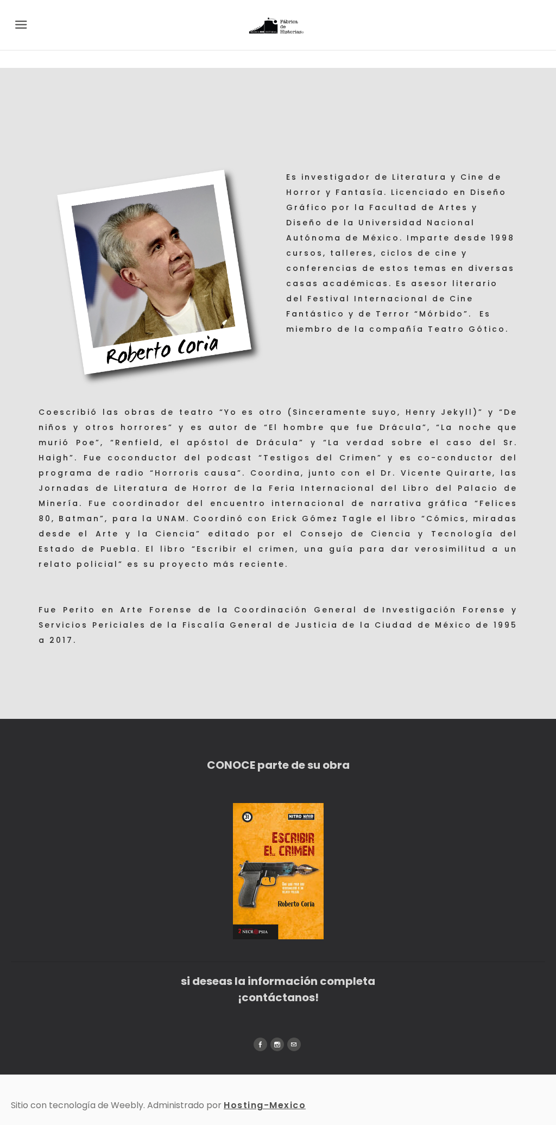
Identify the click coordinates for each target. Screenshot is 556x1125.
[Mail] (294, 1044)
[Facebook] (260, 1044)
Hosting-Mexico (265, 1105)
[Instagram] (277, 1044)
